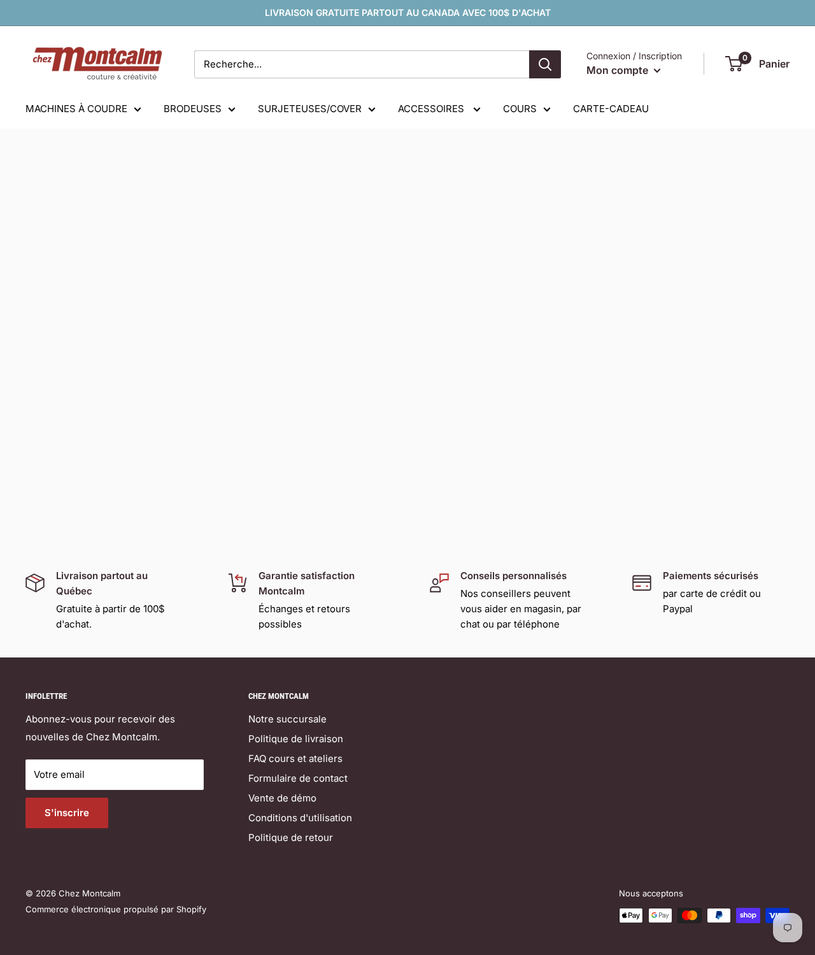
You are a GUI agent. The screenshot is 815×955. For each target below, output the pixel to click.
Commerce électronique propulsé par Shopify (115, 909)
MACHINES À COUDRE (76, 109)
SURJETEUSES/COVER (310, 109)
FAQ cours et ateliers (295, 758)
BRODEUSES (193, 109)
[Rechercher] (545, 64)
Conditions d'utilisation (300, 818)
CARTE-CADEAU (611, 109)
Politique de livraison (295, 739)
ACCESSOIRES (432, 109)
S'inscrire (67, 813)
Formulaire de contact (298, 778)
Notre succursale (287, 719)
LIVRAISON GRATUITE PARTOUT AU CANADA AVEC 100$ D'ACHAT (408, 12)
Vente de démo (282, 798)
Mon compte (618, 70)
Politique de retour (290, 837)
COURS (520, 109)
